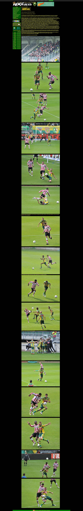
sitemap (48, 510)
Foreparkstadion (15, 16)
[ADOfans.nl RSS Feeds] (34, 510)
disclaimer (36, 510)
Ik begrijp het (51, 0)
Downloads (15, 12)
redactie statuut (41, 510)
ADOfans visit (15, 11)
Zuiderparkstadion (16, 15)
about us (45, 510)
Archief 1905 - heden (16, 8)
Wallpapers (15, 13)
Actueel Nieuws (15, 7)
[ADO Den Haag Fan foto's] (17, 29)
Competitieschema (16, 9)
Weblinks (14, 17)
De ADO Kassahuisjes (16, 14)
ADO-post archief (16, 10)
